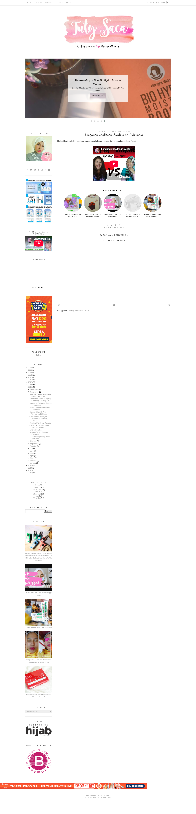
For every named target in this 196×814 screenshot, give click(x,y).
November (34, 392)
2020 (30, 377)
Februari (33, 461)
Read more (98, 96)
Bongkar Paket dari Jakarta (40, 423)
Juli (31, 449)
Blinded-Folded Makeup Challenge (38, 433)
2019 (30, 380)
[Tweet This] (111, 225)
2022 (30, 373)
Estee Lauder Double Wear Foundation (39, 409)
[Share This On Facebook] (108, 225)
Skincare (36, 494)
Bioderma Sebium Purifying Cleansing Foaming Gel (40, 400)
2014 (30, 468)
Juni (32, 451)
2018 (30, 382)
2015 (30, 465)
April (32, 456)
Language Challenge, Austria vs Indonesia (40, 404)
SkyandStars (106, 797)
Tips (37, 496)
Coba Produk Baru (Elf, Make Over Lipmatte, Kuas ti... (38, 419)
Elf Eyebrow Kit (35, 430)
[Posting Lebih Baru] (58, 305)
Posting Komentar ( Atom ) (79, 311)
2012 (30, 473)
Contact (49, 3)
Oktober (33, 441)
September (34, 444)
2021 (30, 375)
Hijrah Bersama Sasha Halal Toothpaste (39, 627)
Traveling (37, 498)
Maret (32, 458)
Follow (38, 355)
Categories (64, 3)
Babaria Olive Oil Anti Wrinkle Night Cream (38, 413)
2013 (30, 470)
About (39, 3)
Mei (31, 453)
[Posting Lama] (169, 305)
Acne (37, 485)
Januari (33, 463)
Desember (34, 389)
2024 (30, 368)
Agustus (33, 446)
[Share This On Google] (120, 225)
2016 (30, 387)
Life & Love (118, 228)
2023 (30, 370)
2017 (30, 385)
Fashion (37, 487)
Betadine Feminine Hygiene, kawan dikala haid (40, 395)
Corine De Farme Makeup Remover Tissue (39, 426)
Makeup (37, 492)
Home (30, 3)
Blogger (105, 795)
